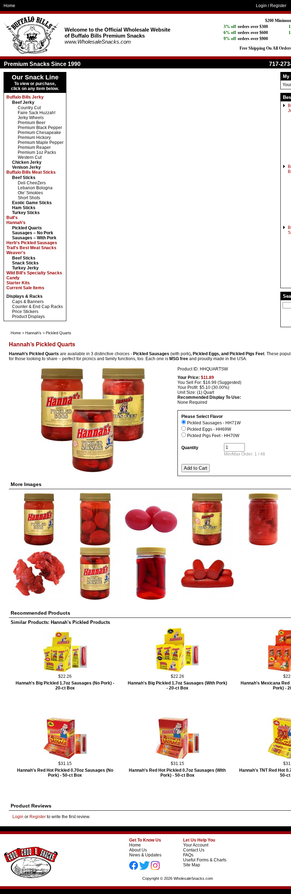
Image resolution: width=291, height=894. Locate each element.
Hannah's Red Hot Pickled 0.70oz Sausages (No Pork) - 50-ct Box (65, 773)
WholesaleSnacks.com (193, 878)
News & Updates (145, 855)
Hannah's (33, 333)
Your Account (195, 845)
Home (9, 5)
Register (278, 5)
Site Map (191, 864)
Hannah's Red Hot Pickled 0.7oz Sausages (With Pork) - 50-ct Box (177, 773)
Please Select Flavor (202, 416)
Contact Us (193, 850)
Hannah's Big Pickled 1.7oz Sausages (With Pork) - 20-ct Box (177, 686)
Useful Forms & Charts (204, 859)
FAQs (188, 855)
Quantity (189, 447)
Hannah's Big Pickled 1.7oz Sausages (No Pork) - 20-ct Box (65, 686)
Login (261, 5)
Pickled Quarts (58, 333)
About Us (138, 850)
